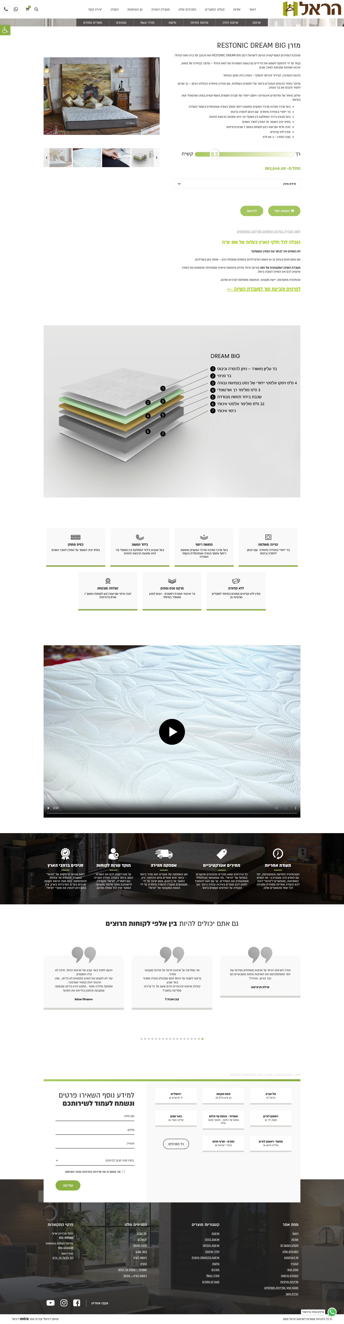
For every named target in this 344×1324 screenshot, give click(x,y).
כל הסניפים (176, 1144)
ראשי (252, 9)
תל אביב (142, 1233)
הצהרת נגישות (289, 1275)
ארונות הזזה (230, 22)
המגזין (115, 9)
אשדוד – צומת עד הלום (132, 1269)
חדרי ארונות (212, 1251)
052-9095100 (66, 1237)
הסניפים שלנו (187, 9)
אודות (236, 9)
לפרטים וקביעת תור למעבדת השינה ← (263, 289)
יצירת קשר (95, 9)
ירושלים (142, 1239)
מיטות (172, 22)
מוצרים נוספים (92, 22)
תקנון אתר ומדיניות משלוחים (281, 1287)
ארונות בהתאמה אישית (205, 1257)
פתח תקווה (140, 1245)
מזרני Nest (147, 22)
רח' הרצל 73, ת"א (63, 1257)
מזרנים (268, 1074)
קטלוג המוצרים (215, 9)
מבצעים (121, 22)
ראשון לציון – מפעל (135, 1275)
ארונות (256, 22)
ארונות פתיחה (199, 22)
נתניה (143, 1263)
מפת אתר (292, 1269)
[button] (5, 30)
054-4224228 (65, 1247)
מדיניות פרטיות (289, 1281)
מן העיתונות (135, 9)
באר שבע (141, 1251)
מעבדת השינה (160, 9)
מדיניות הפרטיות (92, 1171)
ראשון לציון (140, 1257)
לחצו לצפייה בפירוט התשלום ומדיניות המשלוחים (268, 231)
